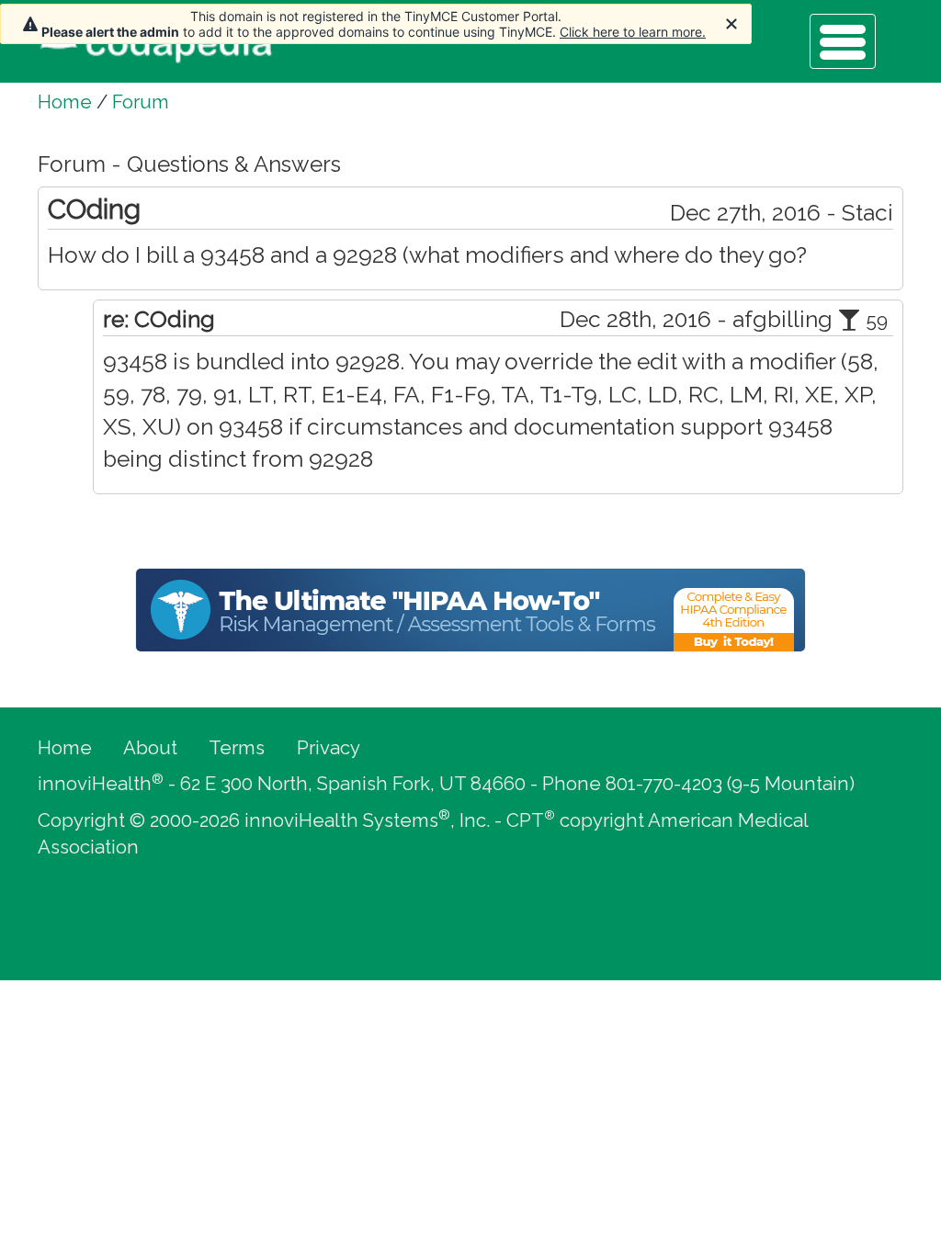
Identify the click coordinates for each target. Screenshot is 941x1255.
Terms (237, 748)
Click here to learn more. (633, 32)
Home (65, 102)
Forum (140, 102)
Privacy (328, 748)
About (150, 748)
